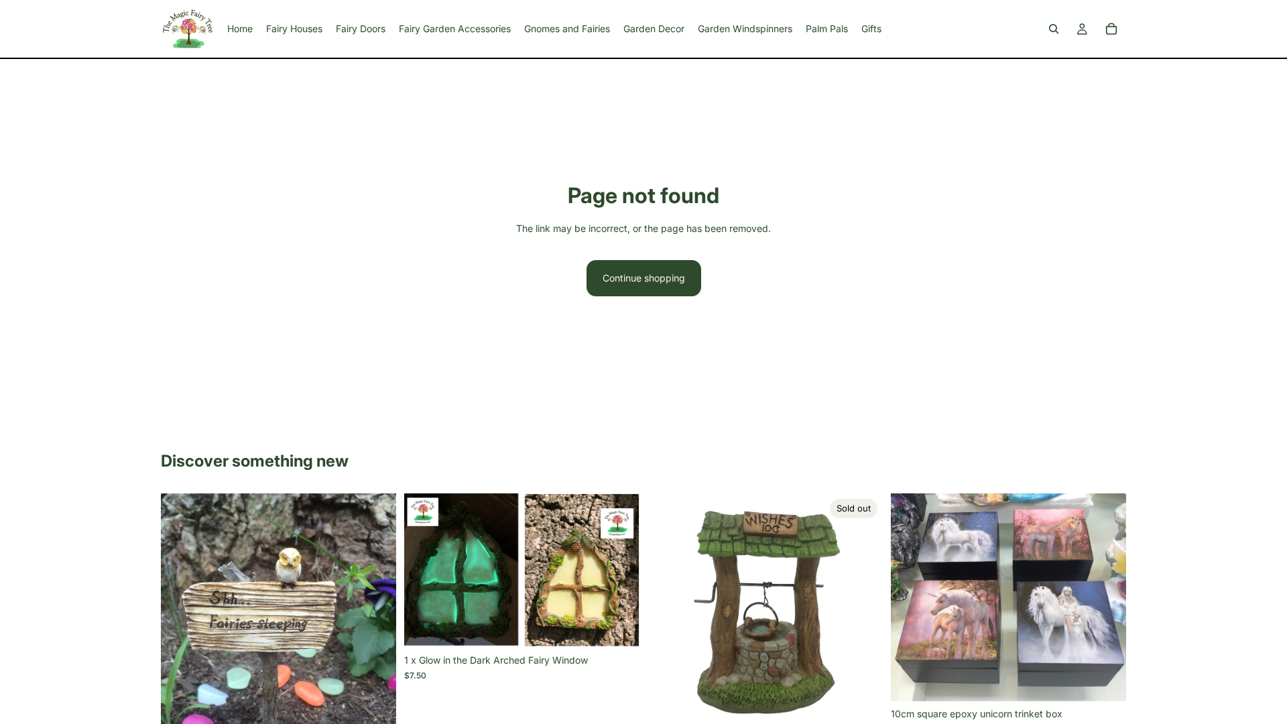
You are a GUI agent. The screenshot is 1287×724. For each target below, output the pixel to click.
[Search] (1053, 29)
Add (630, 626)
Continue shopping (644, 278)
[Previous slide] (181, 650)
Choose (1116, 680)
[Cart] (1111, 29)
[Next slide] (376, 650)
